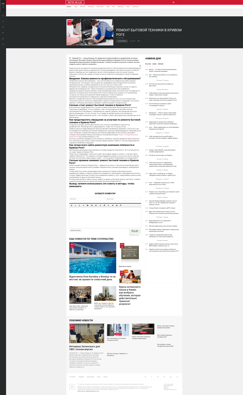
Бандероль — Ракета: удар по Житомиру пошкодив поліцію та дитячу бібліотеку (162, 113)
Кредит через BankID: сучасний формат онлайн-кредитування (162, 151)
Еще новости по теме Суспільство (91, 239)
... (92, 264)
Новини (69, 6)
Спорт (108, 6)
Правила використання (170, 389)
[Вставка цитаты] (117, 205)
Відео (106, 377)
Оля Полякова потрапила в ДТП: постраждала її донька (160, 104)
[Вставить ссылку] (100, 205)
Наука (128, 6)
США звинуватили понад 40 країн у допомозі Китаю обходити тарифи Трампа (163, 137)
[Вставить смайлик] (108, 205)
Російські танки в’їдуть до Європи (160, 155)
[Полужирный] (71, 205)
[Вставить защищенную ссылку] (104, 205)
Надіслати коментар (75, 230)
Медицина (121, 6)
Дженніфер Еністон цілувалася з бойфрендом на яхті (160, 221)
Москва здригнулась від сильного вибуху (163, 226)
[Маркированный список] (96, 205)
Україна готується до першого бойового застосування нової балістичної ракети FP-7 (164, 250)
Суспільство (100, 6)
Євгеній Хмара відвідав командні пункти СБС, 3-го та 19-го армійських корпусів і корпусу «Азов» (163, 202)
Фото (99, 377)
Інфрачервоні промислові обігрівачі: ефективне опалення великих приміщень (163, 123)
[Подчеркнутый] (79, 205)
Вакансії (166, 386)
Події (76, 6)
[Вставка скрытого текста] (113, 205)
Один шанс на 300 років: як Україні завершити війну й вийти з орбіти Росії (162, 174)
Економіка (91, 6)
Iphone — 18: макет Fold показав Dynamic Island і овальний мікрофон (163, 70)
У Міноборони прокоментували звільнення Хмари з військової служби (163, 94)
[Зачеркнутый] (83, 205)
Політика (82, 6)
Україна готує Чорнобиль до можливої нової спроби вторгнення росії (164, 192)
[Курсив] (75, 205)
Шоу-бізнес (135, 6)
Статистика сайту (168, 384)
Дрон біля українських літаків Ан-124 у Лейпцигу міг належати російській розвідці (163, 212)
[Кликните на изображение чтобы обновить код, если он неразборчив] (135, 231)
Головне (72, 377)
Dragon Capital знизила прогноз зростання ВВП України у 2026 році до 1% (163, 245)
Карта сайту (114, 389)
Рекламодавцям (168, 385)
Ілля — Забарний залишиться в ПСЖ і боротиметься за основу (162, 183)
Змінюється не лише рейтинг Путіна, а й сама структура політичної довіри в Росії (163, 99)
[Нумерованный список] (92, 205)
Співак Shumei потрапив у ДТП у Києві (162, 208)
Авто (113, 6)
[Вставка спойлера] (121, 205)
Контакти (166, 388)
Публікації (90, 377)
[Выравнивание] (88, 205)
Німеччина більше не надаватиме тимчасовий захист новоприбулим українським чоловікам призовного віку (162, 164)
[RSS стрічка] (176, 2)
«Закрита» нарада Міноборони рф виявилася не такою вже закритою (161, 236)
